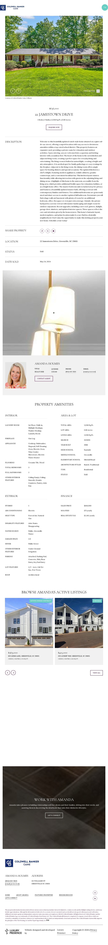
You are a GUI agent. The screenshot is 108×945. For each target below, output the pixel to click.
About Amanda (22, 895)
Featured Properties (44, 895)
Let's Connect (11, 898)
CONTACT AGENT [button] (43, 379)
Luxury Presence (61, 931)
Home (7, 895)
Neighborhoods (66, 895)
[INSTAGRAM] (95, 893)
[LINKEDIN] (95, 898)
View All (96, 673)
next (18, 91)
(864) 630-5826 (71, 372)
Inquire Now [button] (54, 127)
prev (12, 91)
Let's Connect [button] (54, 815)
